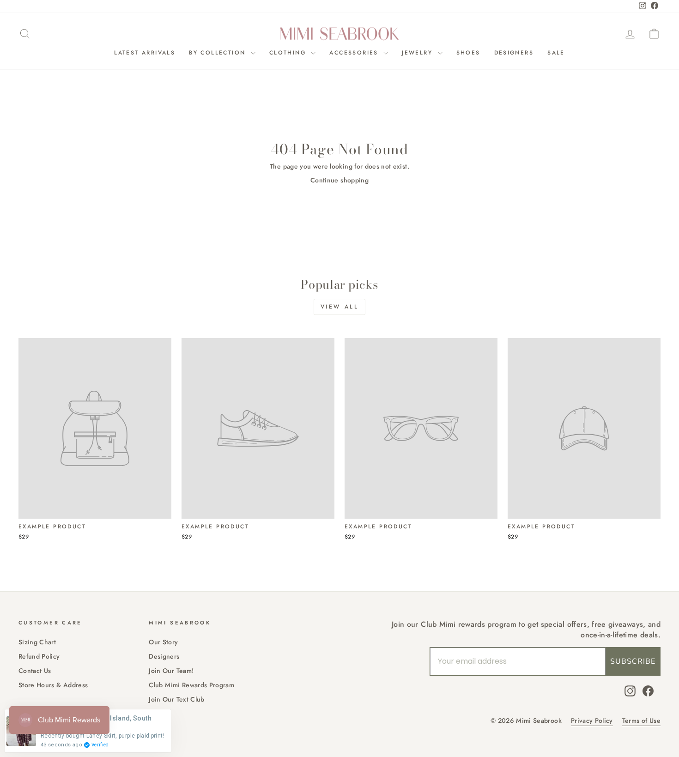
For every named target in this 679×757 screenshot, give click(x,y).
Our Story (163, 642)
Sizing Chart (37, 642)
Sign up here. (99, 466)
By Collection (219, 52)
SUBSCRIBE (632, 661)
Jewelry (418, 52)
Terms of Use (641, 720)
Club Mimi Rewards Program (191, 685)
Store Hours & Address (53, 685)
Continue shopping (339, 180)
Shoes (468, 52)
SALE (556, 52)
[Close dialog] (358, 286)
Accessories (355, 52)
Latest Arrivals (144, 52)
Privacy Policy (592, 720)
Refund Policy (39, 656)
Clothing (289, 52)
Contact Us (34, 670)
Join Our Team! (171, 670)
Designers (514, 52)
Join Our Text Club (176, 699)
